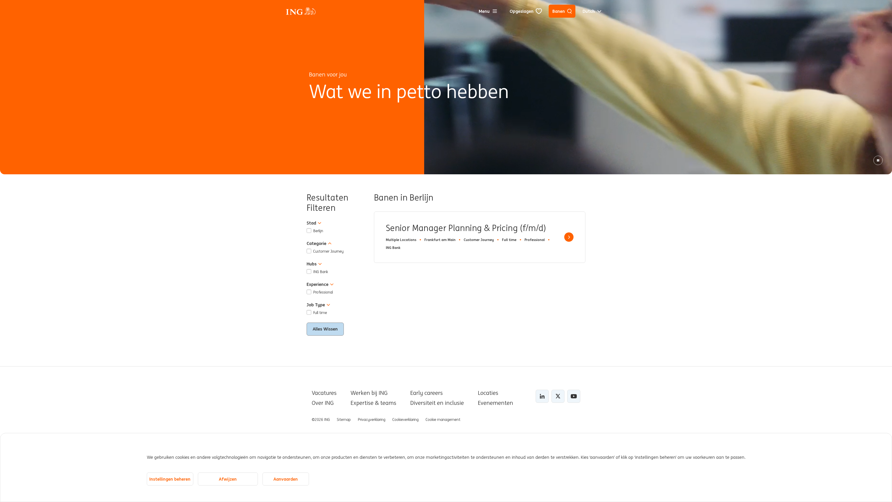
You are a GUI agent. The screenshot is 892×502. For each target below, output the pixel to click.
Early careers (426, 393)
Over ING (323, 403)
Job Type (316, 304)
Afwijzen (228, 479)
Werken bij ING (369, 393)
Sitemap (344, 419)
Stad (311, 223)
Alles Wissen (325, 329)
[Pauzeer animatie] (878, 160)
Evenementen (495, 403)
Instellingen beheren (169, 479)
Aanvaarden (285, 479)
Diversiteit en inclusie (437, 403)
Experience (317, 284)
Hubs (312, 264)
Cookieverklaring (405, 419)
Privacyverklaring (371, 419)
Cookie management (443, 419)
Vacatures (324, 393)
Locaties (488, 393)
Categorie (316, 243)
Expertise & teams (373, 403)
